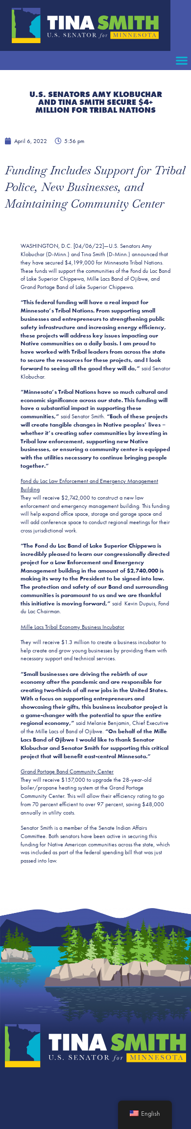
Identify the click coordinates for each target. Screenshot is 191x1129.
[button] (181, 60)
